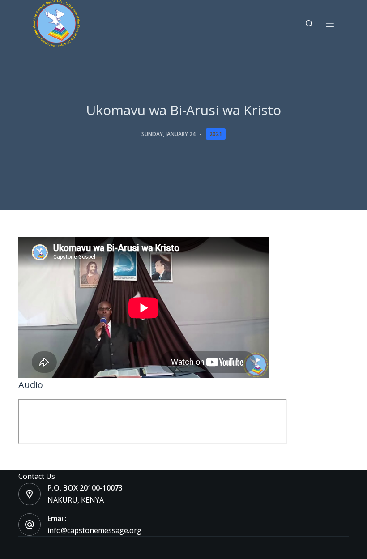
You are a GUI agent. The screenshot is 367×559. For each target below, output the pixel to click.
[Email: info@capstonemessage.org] (29, 524)
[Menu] (330, 24)
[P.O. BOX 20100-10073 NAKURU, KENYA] (29, 494)
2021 (215, 134)
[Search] (309, 23)
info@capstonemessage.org (94, 530)
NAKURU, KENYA (75, 500)
